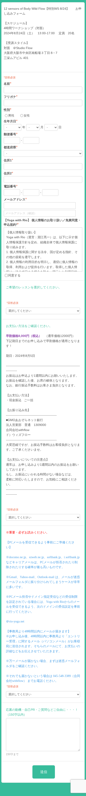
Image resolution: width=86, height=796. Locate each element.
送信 (43, 772)
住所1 (8, 160)
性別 (7, 110)
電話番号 (10, 186)
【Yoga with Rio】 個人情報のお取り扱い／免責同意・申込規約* (42, 222)
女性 (27, 115)
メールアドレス (15, 199)
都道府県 (10, 147)
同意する (14, 275)
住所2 (8, 173)
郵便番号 (10, 134)
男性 (11, 115)
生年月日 (10, 121)
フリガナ (10, 96)
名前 (7, 83)
